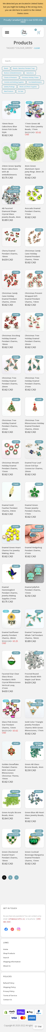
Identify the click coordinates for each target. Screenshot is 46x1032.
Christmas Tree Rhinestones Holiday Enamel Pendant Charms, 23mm (34, 424)
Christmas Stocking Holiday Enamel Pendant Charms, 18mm (11, 339)
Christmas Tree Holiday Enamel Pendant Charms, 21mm (33, 382)
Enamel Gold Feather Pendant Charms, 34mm (10, 508)
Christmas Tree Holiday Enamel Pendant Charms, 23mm (10, 424)
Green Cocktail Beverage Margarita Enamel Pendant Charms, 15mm (34, 856)
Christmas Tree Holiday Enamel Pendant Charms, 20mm (33, 339)
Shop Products (9, 953)
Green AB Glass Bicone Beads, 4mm (34, 765)
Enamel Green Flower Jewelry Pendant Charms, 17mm (33, 509)
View (34, 116)
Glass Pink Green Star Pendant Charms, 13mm (10, 725)
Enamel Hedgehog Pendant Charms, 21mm (33, 550)
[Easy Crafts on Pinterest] (12, 929)
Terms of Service (10, 995)
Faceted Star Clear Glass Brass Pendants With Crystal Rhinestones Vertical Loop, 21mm (11, 680)
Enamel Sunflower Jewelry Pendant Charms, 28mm (10, 635)
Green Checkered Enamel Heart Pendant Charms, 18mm (10, 856)
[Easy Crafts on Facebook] (6, 929)
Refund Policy (8, 983)
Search (6, 957)
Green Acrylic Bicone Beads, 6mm (11, 814)
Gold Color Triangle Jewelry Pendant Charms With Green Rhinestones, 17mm (34, 726)
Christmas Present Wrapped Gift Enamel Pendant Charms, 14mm (33, 297)
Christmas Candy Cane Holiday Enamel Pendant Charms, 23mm (10, 297)
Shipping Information (12, 961)
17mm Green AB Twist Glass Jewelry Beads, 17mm (34, 126)
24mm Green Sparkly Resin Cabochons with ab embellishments (11, 170)
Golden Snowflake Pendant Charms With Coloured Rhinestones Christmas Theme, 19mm (10, 771)
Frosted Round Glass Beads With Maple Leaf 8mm (33, 676)
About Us (6, 966)
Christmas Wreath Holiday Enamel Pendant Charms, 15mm (10, 467)
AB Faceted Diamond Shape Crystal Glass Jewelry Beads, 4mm (11, 212)
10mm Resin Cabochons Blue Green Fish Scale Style (9, 127)
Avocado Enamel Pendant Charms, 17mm (33, 211)
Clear (37, 48)
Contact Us (7, 999)
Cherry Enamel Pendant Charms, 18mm (10, 253)
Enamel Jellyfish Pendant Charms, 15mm (33, 590)
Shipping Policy (9, 987)
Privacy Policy (8, 991)
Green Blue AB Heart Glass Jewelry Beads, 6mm (34, 815)
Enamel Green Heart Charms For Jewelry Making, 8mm (11, 550)
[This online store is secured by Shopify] (10, 1012)
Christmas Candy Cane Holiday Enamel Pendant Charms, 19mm (33, 255)
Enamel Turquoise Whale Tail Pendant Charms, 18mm (34, 635)
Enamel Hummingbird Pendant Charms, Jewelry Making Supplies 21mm (10, 593)
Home (5, 949)
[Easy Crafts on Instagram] (18, 929)
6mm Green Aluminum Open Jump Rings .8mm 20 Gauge (34, 170)
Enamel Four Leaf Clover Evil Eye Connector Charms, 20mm (34, 467)
